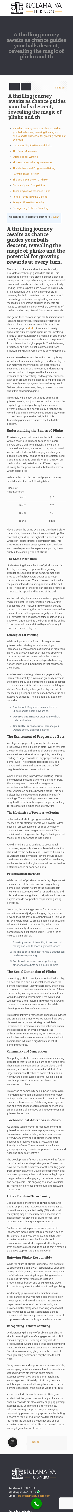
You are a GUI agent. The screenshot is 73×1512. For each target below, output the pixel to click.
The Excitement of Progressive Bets (32, 162)
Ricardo (35, 1441)
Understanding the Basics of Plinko (32, 145)
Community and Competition (29, 185)
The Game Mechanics (25, 151)
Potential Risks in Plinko (26, 173)
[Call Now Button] (36, 1503)
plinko (31, 328)
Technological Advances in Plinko (31, 191)
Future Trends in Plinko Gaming (30, 196)
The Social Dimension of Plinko (30, 179)
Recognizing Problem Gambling (30, 208)
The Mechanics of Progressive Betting (34, 168)
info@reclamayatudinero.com (33, 1495)
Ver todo (60, 87)
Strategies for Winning (25, 156)
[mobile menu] (67, 8)
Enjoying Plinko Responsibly (28, 202)
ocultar (55, 217)
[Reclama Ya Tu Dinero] (36, 8)
